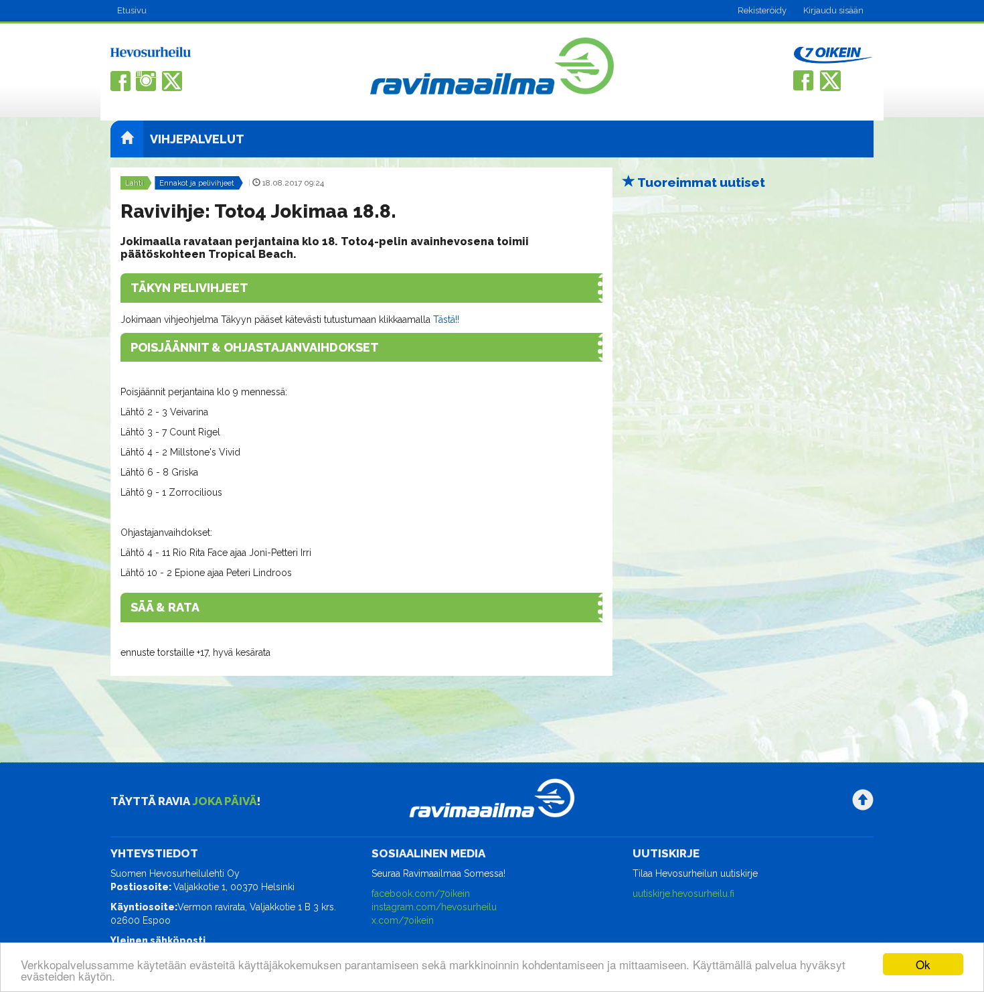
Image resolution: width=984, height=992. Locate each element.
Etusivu (132, 10)
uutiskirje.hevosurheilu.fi (683, 893)
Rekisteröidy (762, 10)
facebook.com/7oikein (421, 893)
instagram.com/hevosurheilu (434, 907)
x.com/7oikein (403, 920)
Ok (923, 964)
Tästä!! (444, 319)
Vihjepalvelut (197, 139)
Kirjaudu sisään (833, 10)
